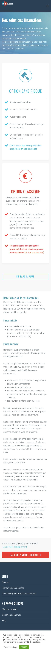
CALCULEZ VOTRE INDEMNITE (25, 555)
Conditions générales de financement (19, 593)
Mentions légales (10, 609)
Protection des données (13, 588)
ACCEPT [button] (24, 647)
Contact (5, 582)
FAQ (4, 620)
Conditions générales (11, 615)
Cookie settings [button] (10, 647)
